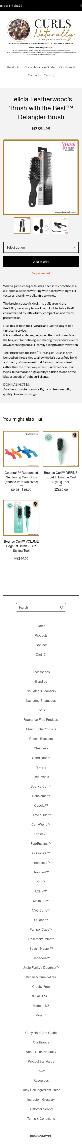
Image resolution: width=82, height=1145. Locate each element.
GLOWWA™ (41, 853)
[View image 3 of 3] (60, 225)
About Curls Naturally (41, 1051)
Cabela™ (41, 805)
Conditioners (41, 757)
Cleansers (41, 748)
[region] (41, 5)
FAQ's (41, 1071)
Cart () (49, 75)
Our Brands (67, 67)
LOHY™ (41, 891)
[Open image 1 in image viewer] (41, 177)
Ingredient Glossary (41, 1099)
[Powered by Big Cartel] (41, 1136)
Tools (41, 710)
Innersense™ (41, 862)
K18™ (41, 881)
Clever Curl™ (41, 815)
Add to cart (41, 261)
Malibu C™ (41, 900)
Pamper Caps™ (41, 929)
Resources (41, 1080)
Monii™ (41, 1015)
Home (41, 625)
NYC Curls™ (41, 910)
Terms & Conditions (41, 1118)
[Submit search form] (62, 607)
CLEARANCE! (41, 996)
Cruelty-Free (41, 986)
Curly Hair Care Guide (39, 67)
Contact (33, 75)
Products (13, 67)
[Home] (41, 36)
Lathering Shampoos (41, 700)
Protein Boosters (41, 738)
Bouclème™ (41, 796)
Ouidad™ (41, 920)
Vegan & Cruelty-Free (41, 977)
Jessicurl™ (41, 872)
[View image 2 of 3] (41, 225)
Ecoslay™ (41, 834)
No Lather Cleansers (41, 691)
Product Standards (41, 1061)
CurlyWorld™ (41, 824)
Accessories (41, 672)
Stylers (41, 767)
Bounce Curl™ (41, 786)
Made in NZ (41, 1005)
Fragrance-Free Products (41, 719)
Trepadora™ (41, 958)
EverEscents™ (41, 843)
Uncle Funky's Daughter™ (41, 967)
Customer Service (41, 1109)
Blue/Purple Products (41, 729)
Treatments (41, 776)
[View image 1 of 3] (22, 225)
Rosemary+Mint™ (41, 939)
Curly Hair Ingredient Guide (41, 1090)
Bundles (41, 681)
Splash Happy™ (41, 948)
